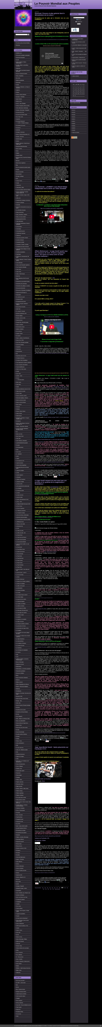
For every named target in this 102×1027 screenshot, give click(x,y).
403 (47, 887)
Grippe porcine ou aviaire (20, 391)
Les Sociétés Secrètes (20, 645)
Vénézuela (18, 943)
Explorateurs (18, 349)
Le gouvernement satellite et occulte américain (22, 544)
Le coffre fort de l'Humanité (21, 539)
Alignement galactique (20, 80)
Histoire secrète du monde (21, 400)
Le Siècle (17, 576)
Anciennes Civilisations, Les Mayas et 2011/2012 (23, 87)
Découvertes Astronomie (20, 288)
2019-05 (73, 130)
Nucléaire (18, 736)
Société (17, 883)
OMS (17, 745)
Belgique (17, 153)
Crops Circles (18, 271)
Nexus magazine (19, 1000)
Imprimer (63, 179)
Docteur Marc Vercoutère (20, 306)
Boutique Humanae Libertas (21, 991)
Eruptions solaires (19, 333)
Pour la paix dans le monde (21, 797)
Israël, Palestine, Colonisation (21, 440)
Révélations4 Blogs (19, 1011)
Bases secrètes (19, 148)
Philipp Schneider (19, 786)
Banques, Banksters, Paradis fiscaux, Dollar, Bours (23, 144)
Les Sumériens (19, 647)
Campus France (19, 180)
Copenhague (18, 254)
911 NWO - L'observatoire (21, 982)
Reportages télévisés (20, 839)
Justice (17, 456)
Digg (39, 181)
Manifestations (18, 666)
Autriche (17, 141)
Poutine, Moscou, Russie (20, 799)
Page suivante (57, 889)
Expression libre (19, 351)
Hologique (18, 998)
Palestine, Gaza (19, 768)
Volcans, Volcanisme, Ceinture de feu (22, 961)
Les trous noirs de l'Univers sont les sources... (78, 42)
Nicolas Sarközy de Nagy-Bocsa (44, 880)
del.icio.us (58, 179)
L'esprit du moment (19, 462)
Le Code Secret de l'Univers (21, 537)
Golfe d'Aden (18, 384)
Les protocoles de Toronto (21, 625)
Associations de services (20, 125)
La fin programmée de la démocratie (22, 486)
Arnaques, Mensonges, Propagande (22, 110)
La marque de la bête (20, 490)
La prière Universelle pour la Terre (22, 499)
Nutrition (17, 738)
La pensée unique (19, 497)
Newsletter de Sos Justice (21, 709)
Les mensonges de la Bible (21, 608)
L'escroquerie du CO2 (20, 460)
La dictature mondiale (20, 481)
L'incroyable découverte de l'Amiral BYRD (22, 468)
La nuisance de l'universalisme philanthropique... (77, 39)
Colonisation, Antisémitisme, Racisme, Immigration (23, 224)
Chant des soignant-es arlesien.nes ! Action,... (78, 66)
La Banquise (18, 477)
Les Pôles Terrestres (20, 621)
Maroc (17, 675)
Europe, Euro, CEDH (20, 340)
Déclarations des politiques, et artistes (23, 285)
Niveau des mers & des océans (22, 727)
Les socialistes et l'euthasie (21, 643)
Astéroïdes (18, 129)
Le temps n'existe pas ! (20, 579)
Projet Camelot (18, 1007)
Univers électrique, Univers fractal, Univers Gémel (22, 921)
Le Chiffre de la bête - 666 (20, 532)
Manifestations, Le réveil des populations (23, 668)
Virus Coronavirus (19, 952)
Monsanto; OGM (19, 696)
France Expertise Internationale (21, 364)
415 (50, 889)
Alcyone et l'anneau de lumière (21, 73)
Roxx (43, 781)
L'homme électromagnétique (21, 465)
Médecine (18, 679)
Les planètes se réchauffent (21, 619)
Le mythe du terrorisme (20, 551)
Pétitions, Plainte (19, 779)
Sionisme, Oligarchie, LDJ (20, 877)
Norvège (17, 729)
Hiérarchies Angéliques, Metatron (22, 397)
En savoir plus (75, 1025)
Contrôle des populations (51, 235)
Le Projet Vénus (19, 567)
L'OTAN (17, 472)
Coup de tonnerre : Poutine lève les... (78, 57)
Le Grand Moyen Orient (20, 549)
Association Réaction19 (20, 121)
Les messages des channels (21, 612)
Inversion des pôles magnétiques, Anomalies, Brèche (22, 429)
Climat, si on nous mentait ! (21, 216)
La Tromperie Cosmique (20, 512)
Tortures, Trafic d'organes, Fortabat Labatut (22, 911)
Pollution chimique (19, 790)
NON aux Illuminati (19, 1002)
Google (17, 386)
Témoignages (18, 901)
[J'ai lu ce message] (100, 1025)
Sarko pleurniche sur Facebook (43, 778)
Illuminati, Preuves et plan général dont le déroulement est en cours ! (50, 14)
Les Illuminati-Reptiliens (20, 601)
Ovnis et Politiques (19, 766)
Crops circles (18, 269)
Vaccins (17, 934)
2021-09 (73, 112)
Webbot (17, 965)
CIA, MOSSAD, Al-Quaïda (20, 210)
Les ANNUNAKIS (19, 588)
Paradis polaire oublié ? (20, 770)
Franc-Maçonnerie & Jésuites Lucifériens (23, 362)
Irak (17, 431)
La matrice (18, 492)
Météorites (18, 688)
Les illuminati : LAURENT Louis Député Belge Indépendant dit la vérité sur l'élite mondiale (51, 187)
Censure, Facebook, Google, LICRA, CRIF (22, 195)
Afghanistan (18, 68)
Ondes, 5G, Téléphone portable (22, 749)
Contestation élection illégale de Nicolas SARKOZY (23, 249)
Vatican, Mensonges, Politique (21, 939)
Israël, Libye (18, 438)
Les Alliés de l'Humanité (20, 585)
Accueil (17, 59)
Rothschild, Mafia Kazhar (20, 857)
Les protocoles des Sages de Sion (22, 628)
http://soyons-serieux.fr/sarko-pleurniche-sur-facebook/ (47, 836)
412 (43, 889)
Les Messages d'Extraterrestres (22, 610)
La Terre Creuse (19, 506)
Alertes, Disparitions (19, 75)
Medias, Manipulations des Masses (22, 684)
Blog (17, 165)
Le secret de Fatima (19, 574)
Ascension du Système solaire (21, 114)
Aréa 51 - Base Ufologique (21, 103)
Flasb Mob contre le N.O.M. (21, 355)
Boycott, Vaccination (19, 171)
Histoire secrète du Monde (21, 402)
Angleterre (18, 90)
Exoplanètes (18, 346)
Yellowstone (18, 972)
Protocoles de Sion (19, 821)
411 (67, 887)
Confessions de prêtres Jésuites (22, 237)
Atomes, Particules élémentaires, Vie (22, 134)
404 (50, 887)
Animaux (17, 92)
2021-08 (73, 114)
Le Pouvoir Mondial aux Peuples (57, 3)
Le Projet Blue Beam (19, 558)
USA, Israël (18, 932)
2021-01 (73, 116)
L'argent (17, 458)
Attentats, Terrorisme (20, 136)
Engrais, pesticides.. (19, 324)
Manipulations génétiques (20, 670)
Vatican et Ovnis (19, 936)
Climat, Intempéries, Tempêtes (21, 214)
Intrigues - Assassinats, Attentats (22, 426)
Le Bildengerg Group (20, 521)
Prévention (18, 812)
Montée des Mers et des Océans (22, 698)
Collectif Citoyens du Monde (21, 993)
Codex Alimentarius (19, 221)
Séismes (17, 872)
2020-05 (73, 125)
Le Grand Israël (19, 547)
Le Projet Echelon (19, 562)
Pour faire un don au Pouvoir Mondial (22, 42)
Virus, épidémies (19, 954)
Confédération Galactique (20, 233)
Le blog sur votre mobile (20, 523)
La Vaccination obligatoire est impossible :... (79, 45)
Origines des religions (20, 756)
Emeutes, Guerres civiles (20, 317)
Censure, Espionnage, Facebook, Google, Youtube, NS (22, 192)
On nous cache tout (19, 747)
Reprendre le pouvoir (20, 841)
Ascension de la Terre (20, 112)
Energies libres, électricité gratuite (22, 322)
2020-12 (73, 119)
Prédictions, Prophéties (20, 808)
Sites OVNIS (18, 881)
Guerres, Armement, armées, (21, 395)
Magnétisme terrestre (20, 664)
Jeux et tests (18, 451)
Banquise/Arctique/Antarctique (21, 146)
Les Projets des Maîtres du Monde (22, 623)
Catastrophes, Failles (20, 187)
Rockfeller (18, 854)
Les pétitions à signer (20, 614)
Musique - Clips (19, 700)
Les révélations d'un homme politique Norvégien (22, 633)
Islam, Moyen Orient (19, 436)
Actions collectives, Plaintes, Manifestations (21, 62)
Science (17, 863)
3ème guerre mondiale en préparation (23, 55)
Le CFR (17, 528)
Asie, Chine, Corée (19, 116)
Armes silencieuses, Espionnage (22, 107)
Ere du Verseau (19, 331)
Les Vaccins (18, 652)
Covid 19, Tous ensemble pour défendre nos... (79, 55)
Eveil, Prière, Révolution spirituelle (22, 342)
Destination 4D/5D (19, 299)
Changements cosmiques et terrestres (23, 200)
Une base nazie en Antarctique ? (22, 918)
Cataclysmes (18, 185)
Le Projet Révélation (19, 564)
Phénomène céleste (19, 784)
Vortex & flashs (19, 963)
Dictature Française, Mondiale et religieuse (22, 304)
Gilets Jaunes (18, 382)
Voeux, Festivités (19, 959)
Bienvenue (18, 45)
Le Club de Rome (19, 535)
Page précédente (38, 887)
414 (48, 889)
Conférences (18, 235)
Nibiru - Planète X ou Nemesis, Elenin (23, 718)
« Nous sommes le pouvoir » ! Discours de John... (79, 63)
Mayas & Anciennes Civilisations (22, 677)
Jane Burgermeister (19, 447)
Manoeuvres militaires (20, 673)
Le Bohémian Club (19, 526)
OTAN (17, 758)
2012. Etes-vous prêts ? (20, 980)
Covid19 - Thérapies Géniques (23, 122)
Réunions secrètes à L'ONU (21, 848)
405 (52, 887)
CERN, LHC (18, 198)
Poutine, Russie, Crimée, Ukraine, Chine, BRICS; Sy (23, 802)
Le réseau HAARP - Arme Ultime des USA (22, 570)
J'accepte (18, 445)
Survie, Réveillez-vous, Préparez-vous (23, 892)
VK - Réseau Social (19, 956)
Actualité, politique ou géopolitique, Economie (22, 65)
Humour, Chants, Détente (20, 411)
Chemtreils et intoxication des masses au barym (23, 207)
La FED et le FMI (19, 483)
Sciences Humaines (19, 868)
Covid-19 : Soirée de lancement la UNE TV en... (79, 49)
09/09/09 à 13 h (19, 53)
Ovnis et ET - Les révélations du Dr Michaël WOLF (22, 761)
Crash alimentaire (19, 262)
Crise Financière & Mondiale (21, 267)
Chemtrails (18, 204)
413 (46, 889)
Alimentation (18, 82)
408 (59, 887)
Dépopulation (18, 294)
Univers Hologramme (20, 923)
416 (53, 889)
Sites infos (18, 879)
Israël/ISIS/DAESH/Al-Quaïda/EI (22, 442)
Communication (19, 226)
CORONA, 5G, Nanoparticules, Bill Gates (22, 257)
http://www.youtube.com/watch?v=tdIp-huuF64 (51, 208)
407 (57, 887)
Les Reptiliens (18, 630)
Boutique (17, 169)
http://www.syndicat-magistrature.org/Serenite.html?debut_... (44, 640)
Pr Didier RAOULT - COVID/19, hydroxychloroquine (21, 805)
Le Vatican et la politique (20, 583)
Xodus (17, 1016)
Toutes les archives (75, 132)
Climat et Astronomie (20, 212)
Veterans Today (19, 945)
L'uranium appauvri (19, 474)
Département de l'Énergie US (21, 292)
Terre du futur (18, 1013)
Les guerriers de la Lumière (21, 599)
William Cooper (19, 970)
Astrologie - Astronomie (20, 132)
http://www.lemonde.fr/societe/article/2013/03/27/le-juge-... (45, 467)
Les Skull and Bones (20, 641)
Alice (17, 984)
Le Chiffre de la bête (19, 530)
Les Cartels (18, 592)
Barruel (17, 987)
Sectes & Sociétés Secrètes (21, 870)
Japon (17, 449)
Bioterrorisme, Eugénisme (20, 162)
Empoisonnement (19, 320)
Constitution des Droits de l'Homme (22, 246)
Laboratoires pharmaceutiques (21, 517)
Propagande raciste (19, 819)
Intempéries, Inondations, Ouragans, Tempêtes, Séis (22, 418)
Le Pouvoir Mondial (19, 553)
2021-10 (73, 110)
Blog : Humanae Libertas (20, 989)
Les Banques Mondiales (20, 590)
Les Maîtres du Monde (20, 605)
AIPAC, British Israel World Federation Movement (23, 71)
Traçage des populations (20, 913)
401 (42, 887)
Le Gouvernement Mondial (21, 541)
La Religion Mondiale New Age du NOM (23, 503)
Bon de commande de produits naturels (23, 167)
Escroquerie (18, 335)
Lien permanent (49, 179)
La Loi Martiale (18, 488)
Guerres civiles (19, 393)
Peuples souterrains (19, 781)
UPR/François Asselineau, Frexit (22, 925)
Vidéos (17, 950)
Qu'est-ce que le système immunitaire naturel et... (79, 60)
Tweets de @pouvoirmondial (75, 102)
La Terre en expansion (20, 508)
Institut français (19, 415)
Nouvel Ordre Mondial (52, 178)
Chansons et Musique (20, 202)
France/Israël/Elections (20, 366)
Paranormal (18, 772)
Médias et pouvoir (19, 682)
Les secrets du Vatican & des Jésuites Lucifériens (23, 636)
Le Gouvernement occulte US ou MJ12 (23, 519)
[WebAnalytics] (74, 142)
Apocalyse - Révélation (20, 96)
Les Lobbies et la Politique (20, 603)
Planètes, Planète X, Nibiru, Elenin (22, 788)
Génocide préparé (20, 379)
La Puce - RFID (19, 501)
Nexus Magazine (19, 716)
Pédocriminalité (19, 775)
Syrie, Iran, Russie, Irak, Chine (21, 897)
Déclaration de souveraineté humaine (23, 281)
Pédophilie (18, 777)
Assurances (18, 127)
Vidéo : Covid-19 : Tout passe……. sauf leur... (79, 52)
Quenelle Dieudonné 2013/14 (21, 828)
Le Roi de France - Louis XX (21, 572)
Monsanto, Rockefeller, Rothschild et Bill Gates (23, 694)
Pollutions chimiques (19, 795)
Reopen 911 (18, 1009)
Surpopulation (18, 890)
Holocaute (18, 406)
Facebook (43, 181)
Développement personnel (21, 301)
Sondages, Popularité (20, 886)
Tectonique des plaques (20, 899)
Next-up (17, 714)
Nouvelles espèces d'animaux (21, 734)
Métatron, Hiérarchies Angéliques (22, 686)
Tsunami (17, 915)
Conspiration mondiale (20, 242)
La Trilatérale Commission (21, 510)
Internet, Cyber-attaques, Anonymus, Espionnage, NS (22, 424)
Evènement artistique (20, 344)
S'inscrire (79, 19)
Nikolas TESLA (19, 725)
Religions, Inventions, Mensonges (22, 837)
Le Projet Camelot (19, 560)
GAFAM (17, 371)
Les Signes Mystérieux (20, 638)
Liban (17, 654)
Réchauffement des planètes (21, 832)
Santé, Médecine (19, 861)
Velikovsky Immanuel (20, 941)
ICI (54, 277)
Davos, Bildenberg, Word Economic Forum (22, 279)
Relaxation (18, 834)
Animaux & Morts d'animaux (21, 94)
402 (45, 887)
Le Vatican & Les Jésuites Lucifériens (23, 581)
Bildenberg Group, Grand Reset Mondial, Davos (23, 158)
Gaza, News (18, 373)
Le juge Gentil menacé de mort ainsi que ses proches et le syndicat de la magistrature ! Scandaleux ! (51, 482)
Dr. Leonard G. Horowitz (20, 311)
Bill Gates (18, 160)
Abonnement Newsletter (20, 57)
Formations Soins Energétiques (21, 360)
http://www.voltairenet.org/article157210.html (41, 494)
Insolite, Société (19, 413)
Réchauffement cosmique (20, 830)
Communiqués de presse (40, 608)
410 (65, 887)
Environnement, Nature (20, 326)
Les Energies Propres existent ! (22, 594)
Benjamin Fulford (19, 155)
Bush (17, 178)
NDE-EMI (18, 707)
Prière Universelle (19, 814)
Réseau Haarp (18, 843)
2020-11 (73, 121)
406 (54, 887)
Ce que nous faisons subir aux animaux (23, 189)
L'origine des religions (20, 470)
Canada (17, 182)
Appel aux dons (19, 101)
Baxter (17, 150)
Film (17, 353)
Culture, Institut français (20, 273)
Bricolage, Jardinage (20, 176)
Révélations (18, 850)
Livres (17, 656)
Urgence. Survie (19, 930)
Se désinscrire (79, 21)
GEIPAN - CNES (19, 375)
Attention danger (19, 138)
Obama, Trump (19, 740)
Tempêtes (18, 903)
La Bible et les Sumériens (20, 479)
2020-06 (73, 123)
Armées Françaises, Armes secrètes (22, 105)
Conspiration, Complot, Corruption (22, 244)
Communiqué (18, 228)
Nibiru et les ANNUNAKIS (20, 720)
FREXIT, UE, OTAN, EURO (21, 369)
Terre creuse (18, 906)
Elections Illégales (19, 315)
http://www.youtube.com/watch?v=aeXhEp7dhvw (51, 316)
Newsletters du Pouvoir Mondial (22, 711)
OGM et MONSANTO (20, 743)
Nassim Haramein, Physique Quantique (23, 705)
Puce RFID (18, 823)
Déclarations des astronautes (21, 283)
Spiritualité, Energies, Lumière (21, 888)
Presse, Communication (20, 810)
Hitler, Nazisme (19, 404)
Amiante (17, 84)
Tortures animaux (19, 908)
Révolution (18, 852)
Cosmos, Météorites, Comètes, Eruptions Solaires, (23, 260)
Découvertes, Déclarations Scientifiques (23, 290)
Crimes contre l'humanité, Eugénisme (23, 264)
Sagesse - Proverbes (20, 859)
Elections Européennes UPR (21, 313)
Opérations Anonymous (20, 754)
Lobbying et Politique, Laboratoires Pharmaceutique (22, 659)
